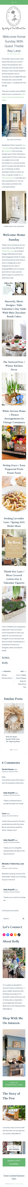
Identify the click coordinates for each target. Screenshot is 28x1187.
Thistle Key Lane (8, 251)
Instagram (8, 151)
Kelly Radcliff (8, 793)
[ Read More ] (7, 1009)
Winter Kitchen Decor (7, 675)
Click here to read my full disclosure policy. (13, 97)
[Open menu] (12, 2)
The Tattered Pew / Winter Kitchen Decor (14, 366)
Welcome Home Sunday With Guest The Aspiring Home (13, 739)
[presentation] (14, 718)
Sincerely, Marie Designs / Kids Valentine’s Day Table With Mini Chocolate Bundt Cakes (14, 309)
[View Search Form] (16, 2)
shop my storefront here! (14, 1084)
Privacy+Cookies (10, 1175)
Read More (16, 1134)
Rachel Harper (8, 769)
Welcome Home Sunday (14, 54)
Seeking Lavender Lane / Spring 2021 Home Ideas (14, 522)
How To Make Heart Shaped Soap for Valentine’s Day (21, 679)
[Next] (21, 726)
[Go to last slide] (6, 726)
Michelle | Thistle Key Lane (13, 864)
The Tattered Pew (18, 1183)
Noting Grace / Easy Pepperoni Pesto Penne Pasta (14, 469)
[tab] (10, 749)
